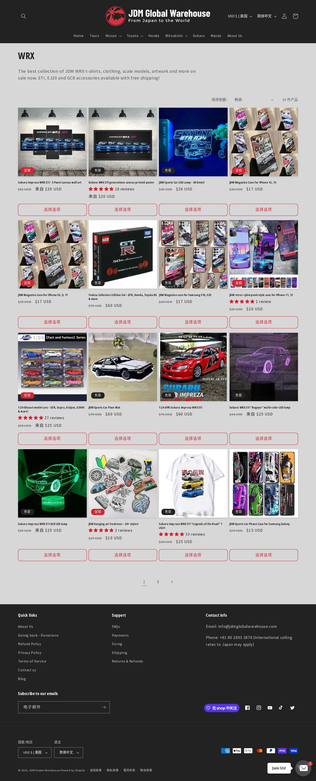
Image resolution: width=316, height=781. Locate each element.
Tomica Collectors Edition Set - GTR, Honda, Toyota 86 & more (123, 297)
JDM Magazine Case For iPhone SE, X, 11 (43, 295)
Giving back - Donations (38, 635)
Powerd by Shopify (73, 770)
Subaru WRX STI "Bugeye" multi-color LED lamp (260, 407)
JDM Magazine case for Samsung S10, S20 (185, 295)
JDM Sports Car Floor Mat (104, 407)
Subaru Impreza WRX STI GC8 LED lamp (43, 524)
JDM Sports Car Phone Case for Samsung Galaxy (259, 524)
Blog (22, 679)
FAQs (116, 626)
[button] (23, 16)
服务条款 (129, 770)
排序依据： (220, 100)
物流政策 (146, 770)
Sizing (117, 644)
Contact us (27, 670)
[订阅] (103, 707)
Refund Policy (29, 644)
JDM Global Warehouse (44, 770)
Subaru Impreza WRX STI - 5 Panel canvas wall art (49, 182)
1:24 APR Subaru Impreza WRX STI (180, 407)
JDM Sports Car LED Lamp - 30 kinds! (182, 182)
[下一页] (171, 581)
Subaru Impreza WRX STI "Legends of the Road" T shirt (191, 526)
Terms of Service (32, 661)
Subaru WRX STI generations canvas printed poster (122, 182)
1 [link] (144, 581)
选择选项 (52, 209)
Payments (120, 635)
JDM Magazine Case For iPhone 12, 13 (252, 182)
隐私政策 (112, 770)
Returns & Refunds (127, 661)
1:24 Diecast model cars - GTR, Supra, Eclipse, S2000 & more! (51, 409)
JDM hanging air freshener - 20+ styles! (114, 524)
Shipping (119, 652)
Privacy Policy (29, 652)
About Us (25, 626)
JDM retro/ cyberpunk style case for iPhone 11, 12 (261, 295)
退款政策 (96, 770)
